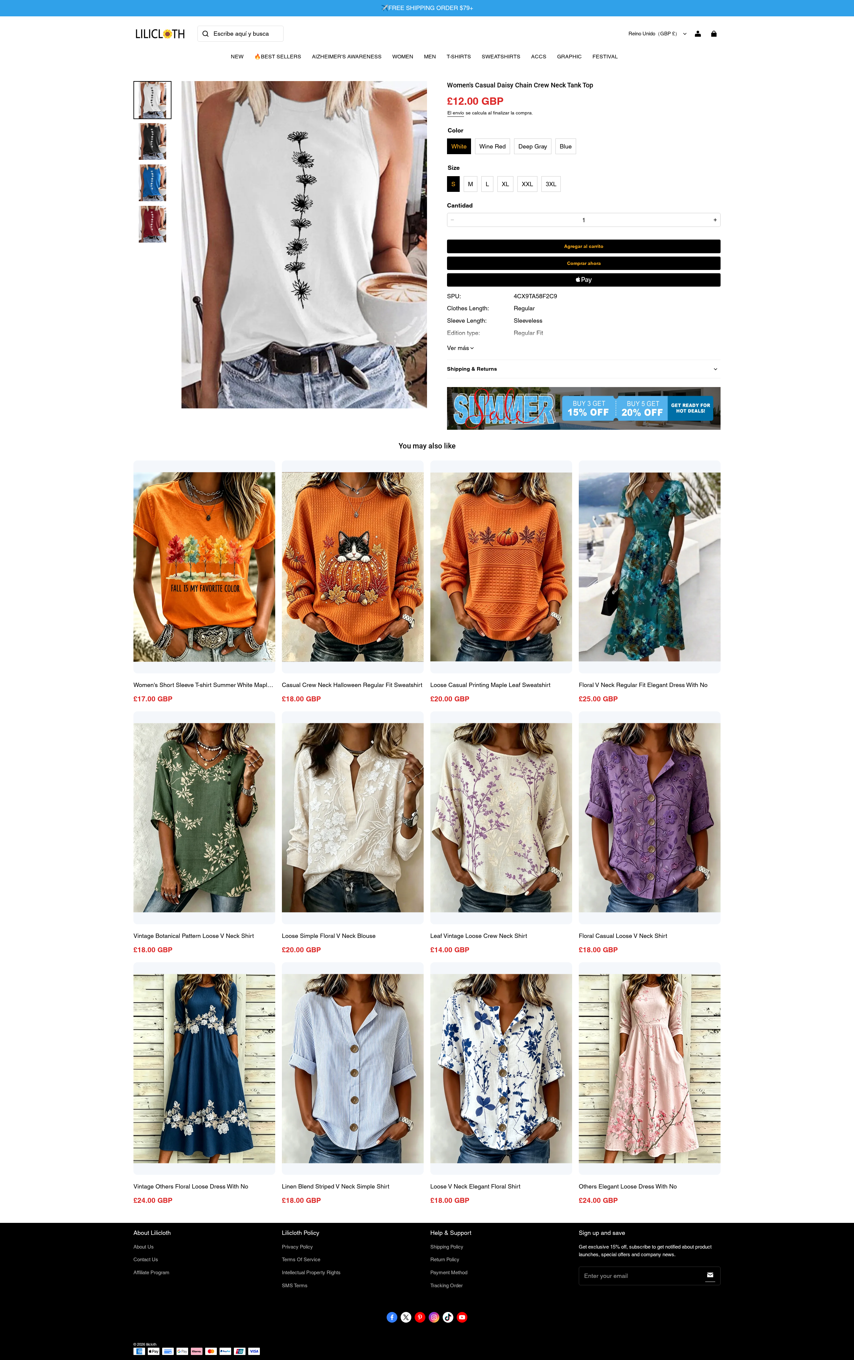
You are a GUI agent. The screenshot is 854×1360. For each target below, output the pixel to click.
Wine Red (492, 146)
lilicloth (151, 1344)
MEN (430, 56)
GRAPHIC (569, 56)
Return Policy (444, 1259)
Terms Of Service (301, 1259)
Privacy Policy (297, 1247)
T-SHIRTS (459, 56)
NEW (237, 56)
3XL (551, 184)
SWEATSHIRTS (501, 56)
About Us (143, 1247)
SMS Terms (295, 1285)
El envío (455, 112)
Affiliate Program (151, 1272)
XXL (527, 184)
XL (505, 184)
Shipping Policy (446, 1247)
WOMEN (402, 56)
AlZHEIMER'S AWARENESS (347, 56)
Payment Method (448, 1272)
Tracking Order (446, 1285)
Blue (566, 146)
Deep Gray (532, 146)
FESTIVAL (605, 56)
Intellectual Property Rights (311, 1272)
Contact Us (145, 1259)
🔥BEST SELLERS (277, 56)
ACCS (538, 56)
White (459, 146)
